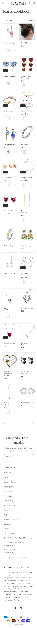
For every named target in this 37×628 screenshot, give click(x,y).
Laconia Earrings (10, 273)
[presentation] (15, 50)
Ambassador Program (11, 519)
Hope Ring (24, 144)
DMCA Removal (9, 533)
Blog (5, 515)
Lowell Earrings (26, 43)
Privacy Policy (8, 496)
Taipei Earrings (26, 246)
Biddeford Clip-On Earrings (26, 77)
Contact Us (8, 524)
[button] (2, 3)
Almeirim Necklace (7, 309)
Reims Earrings (9, 211)
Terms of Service (9, 505)
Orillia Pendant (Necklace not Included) (9, 373)
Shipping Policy (9, 487)
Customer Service (10, 482)
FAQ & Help (8, 477)
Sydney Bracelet (26, 111)
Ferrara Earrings (9, 144)
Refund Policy (8, 491)
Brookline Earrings (24, 274)
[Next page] (32, 423)
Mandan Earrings (27, 403)
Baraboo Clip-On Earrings (27, 373)
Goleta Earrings (9, 43)
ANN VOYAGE (20, 624)
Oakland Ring (8, 246)
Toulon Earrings (9, 76)
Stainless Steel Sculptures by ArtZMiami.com (13, 551)
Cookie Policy (8, 501)
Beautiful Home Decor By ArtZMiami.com (18, 538)
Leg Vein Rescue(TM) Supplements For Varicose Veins (17, 558)
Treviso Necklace (27, 308)
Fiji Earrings (8, 178)
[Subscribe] (30, 456)
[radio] (8, 50)
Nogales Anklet (26, 178)
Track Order (8, 473)
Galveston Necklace (24, 344)
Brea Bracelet (8, 111)
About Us (7, 510)
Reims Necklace (9, 343)
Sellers (6, 529)
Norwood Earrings (24, 212)
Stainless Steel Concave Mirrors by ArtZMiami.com (15, 544)
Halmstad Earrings (7, 403)
